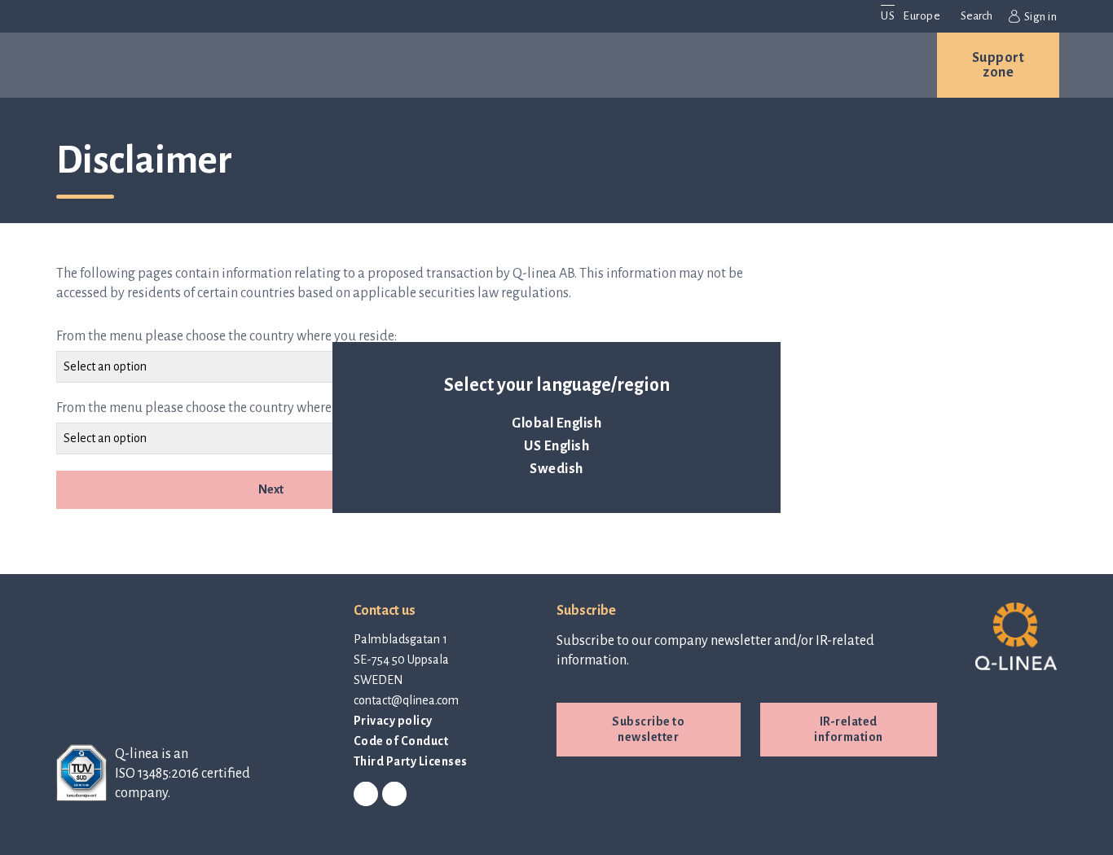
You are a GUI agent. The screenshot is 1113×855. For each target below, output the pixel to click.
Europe (921, 16)
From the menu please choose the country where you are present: (241, 408)
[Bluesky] (394, 795)
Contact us (832, 65)
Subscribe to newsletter (648, 729)
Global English (556, 423)
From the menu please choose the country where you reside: (226, 336)
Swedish (556, 469)
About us (502, 65)
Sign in (1040, 17)
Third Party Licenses (411, 761)
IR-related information (848, 729)
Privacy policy (393, 720)
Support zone (998, 65)
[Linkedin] (366, 795)
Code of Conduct (401, 741)
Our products (164, 65)
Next (271, 489)
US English (556, 446)
